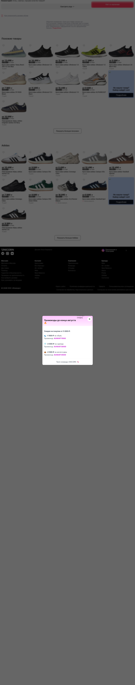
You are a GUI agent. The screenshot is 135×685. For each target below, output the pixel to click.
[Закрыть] (89, 319)
